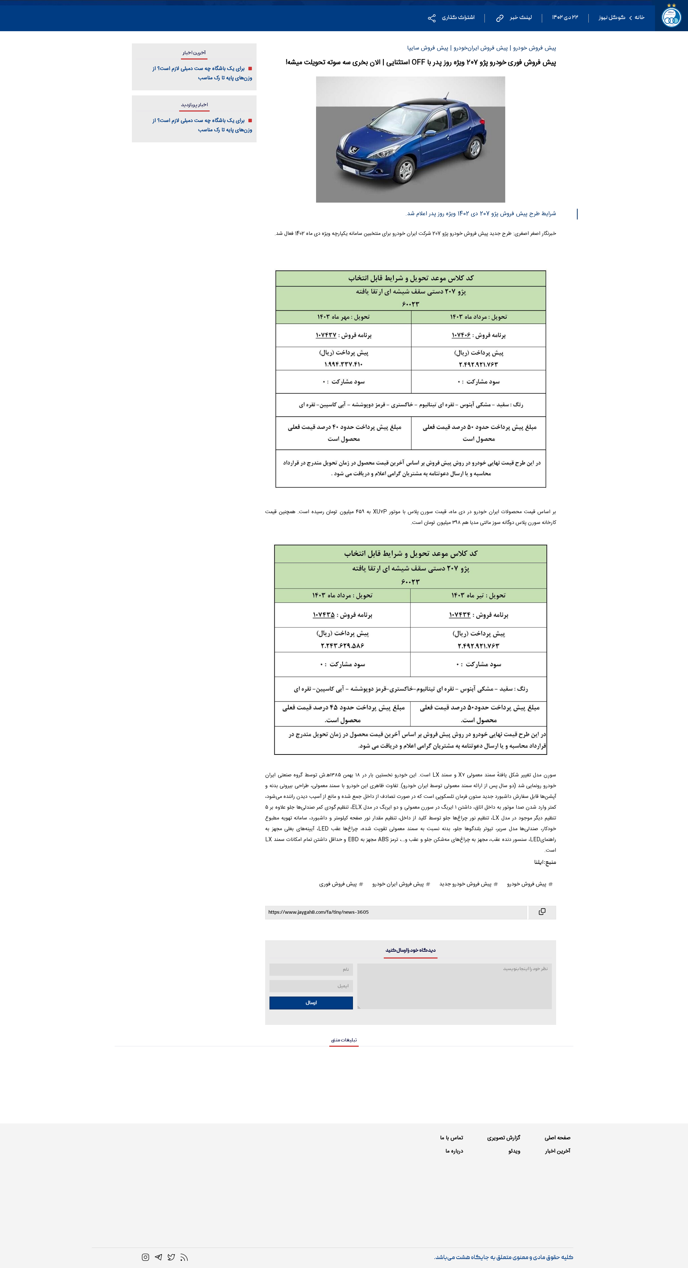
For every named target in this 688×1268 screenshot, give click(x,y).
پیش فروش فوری (338, 884)
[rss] (184, 1258)
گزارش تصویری (503, 1138)
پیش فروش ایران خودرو (398, 884)
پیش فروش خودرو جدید (466, 884)
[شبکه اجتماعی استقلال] (171, 1258)
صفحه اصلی (557, 1138)
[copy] (541, 912)
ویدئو (514, 1151)
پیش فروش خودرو (527, 884)
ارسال (311, 1003)
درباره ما (454, 1151)
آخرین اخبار (557, 1151)
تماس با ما (451, 1138)
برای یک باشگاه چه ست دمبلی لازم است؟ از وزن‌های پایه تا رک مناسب (202, 73)
